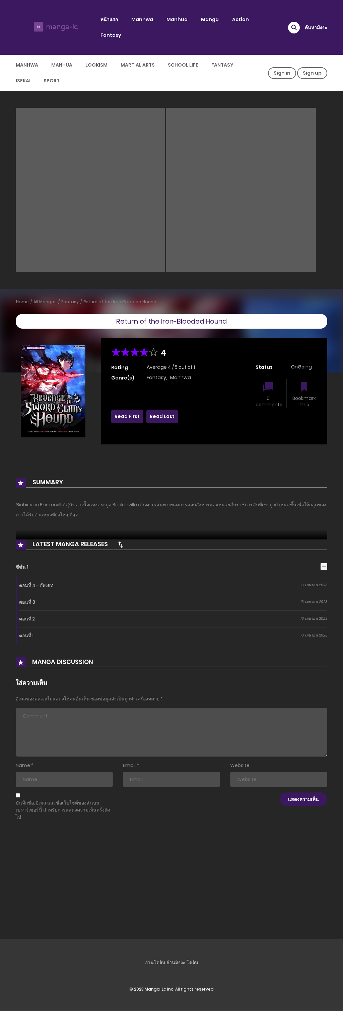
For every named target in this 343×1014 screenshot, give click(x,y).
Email (129, 765)
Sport (52, 80)
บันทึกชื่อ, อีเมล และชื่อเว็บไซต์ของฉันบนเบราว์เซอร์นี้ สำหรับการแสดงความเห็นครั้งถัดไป (63, 809)
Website (240, 765)
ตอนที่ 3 (27, 602)
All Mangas (45, 302)
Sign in (282, 73)
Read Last (162, 416)
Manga (210, 19)
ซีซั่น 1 (22, 567)
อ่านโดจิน (155, 962)
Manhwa (142, 19)
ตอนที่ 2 (27, 618)
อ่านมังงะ (176, 962)
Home (22, 302)
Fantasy (110, 35)
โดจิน (192, 962)
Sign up (312, 73)
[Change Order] (120, 544)
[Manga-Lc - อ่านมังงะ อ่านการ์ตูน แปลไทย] (54, 27)
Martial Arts (138, 65)
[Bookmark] (304, 387)
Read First (127, 416)
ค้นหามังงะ (316, 27)
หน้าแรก (109, 19)
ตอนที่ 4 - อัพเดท (36, 585)
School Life (183, 65)
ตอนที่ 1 (26, 635)
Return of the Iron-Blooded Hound (119, 302)
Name (23, 765)
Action (240, 19)
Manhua (177, 19)
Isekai (23, 80)
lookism (96, 65)
